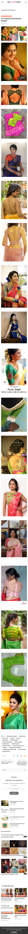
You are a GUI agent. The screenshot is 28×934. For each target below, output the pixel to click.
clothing (12, 738)
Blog (4, 894)
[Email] (25, 755)
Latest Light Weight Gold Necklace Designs (13, 855)
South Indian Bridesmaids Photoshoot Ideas (5, 917)
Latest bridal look (15, 743)
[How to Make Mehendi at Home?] (5, 818)
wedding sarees (6, 751)
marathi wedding (6, 745)
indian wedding (14, 740)
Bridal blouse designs (12, 736)
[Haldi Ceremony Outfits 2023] (21, 909)
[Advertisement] (22, 10)
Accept (14, 932)
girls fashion (5, 740)
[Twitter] (17, 755)
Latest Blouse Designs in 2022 (9, 874)
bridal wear (5, 738)
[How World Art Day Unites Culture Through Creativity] (5, 825)
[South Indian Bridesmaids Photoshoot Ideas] (7, 909)
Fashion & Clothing (6, 16)
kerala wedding (18, 741)
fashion (18, 738)
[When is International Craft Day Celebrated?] (5, 810)
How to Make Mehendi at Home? (17, 816)
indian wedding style (7, 741)
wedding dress (22, 749)
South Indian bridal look (18, 745)
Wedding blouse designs (15, 747)
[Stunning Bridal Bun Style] (21, 892)
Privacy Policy (18, 929)
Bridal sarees (22, 736)
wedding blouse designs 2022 (9, 749)
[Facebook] (13, 755)
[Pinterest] (21, 755)
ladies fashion (6, 743)
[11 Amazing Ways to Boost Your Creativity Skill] (5, 803)
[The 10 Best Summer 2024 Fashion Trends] (7, 892)
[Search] (25, 2)
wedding (5, 747)
